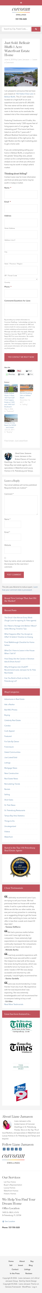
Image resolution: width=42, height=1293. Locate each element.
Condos (7, 726)
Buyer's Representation (13, 1185)
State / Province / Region (13, 264)
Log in (34, 1287)
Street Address (9, 228)
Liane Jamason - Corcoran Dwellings (21, 12)
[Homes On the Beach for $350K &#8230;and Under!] (11, 418)
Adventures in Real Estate (14, 699)
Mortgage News (10, 768)
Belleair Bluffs (9, 97)
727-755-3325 (21, 19)
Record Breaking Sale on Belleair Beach (26, 395)
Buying (7, 715)
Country (7, 282)
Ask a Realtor (9, 705)
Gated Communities (12, 752)
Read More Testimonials (13, 1004)
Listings (7, 763)
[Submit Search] (35, 29)
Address (7, 216)
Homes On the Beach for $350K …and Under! (10, 425)
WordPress (26, 1287)
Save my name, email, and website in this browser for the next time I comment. (19, 564)
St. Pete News (9, 805)
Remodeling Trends (12, 784)
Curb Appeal (9, 731)
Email (7, 202)
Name (7, 188)
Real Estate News (11, 779)
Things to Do (9, 821)
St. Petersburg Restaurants (14, 810)
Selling (7, 795)
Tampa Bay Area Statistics (14, 816)
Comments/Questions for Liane (17, 301)
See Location (9, 1221)
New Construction (11, 773)
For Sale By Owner (11, 742)
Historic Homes (10, 1194)
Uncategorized (10, 826)
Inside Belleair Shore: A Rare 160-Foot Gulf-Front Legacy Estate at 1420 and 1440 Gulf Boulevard (9, 400)
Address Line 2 (9, 240)
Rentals (7, 789)
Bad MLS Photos (10, 710)
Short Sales (8, 800)
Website (7, 545)
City (5, 252)
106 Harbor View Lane (24, 94)
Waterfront (8, 837)
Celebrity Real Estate (12, 720)
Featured (8, 736)
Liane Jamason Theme (28, 1284)
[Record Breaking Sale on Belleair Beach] (26, 388)
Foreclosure (9, 747)
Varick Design (31, 1281)
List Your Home (10, 1182)
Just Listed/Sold (21, 441)
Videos (7, 832)
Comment (9, 494)
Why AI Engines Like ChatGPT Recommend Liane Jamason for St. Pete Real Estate (20, 670)
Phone (7, 287)
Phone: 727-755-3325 (11, 1228)
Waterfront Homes (11, 1191)
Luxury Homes (9, 1188)
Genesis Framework (13, 1287)
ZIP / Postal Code (10, 275)
